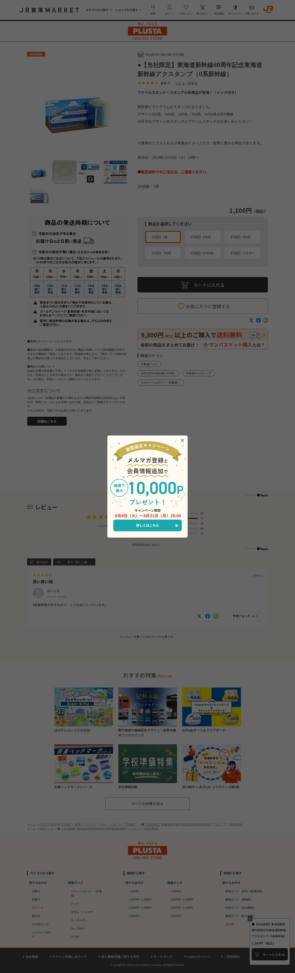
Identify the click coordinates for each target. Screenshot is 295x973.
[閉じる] (182, 440)
